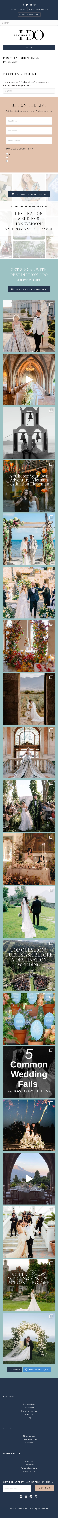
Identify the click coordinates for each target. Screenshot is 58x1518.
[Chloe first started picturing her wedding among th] (29, 912)
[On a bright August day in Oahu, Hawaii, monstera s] (29, 806)
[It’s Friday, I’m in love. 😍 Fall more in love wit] (29, 1232)
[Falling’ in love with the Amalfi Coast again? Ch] (29, 1179)
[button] (21, 1496)
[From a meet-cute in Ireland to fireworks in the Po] (29, 1125)
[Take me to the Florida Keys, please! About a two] (29, 539)
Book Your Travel (38, 9)
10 (10, 157)
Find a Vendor (17, 9)
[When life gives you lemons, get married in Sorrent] (29, 592)
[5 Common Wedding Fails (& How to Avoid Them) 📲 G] (29, 1072)
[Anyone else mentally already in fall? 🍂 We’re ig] (29, 646)
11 (10, 161)
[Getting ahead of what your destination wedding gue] (29, 965)
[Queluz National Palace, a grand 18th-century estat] (29, 752)
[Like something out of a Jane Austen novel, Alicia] (29, 859)
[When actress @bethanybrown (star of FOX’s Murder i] (29, 486)
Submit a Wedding (29, 14)
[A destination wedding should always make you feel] (29, 326)
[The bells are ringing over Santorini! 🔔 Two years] (29, 433)
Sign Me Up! (44, 1488)
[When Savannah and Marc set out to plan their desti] (29, 699)
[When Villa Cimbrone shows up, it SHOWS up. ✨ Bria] (29, 379)
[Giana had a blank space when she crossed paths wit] (29, 1338)
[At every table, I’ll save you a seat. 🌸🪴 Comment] (29, 1019)
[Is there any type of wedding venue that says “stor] (29, 1285)
